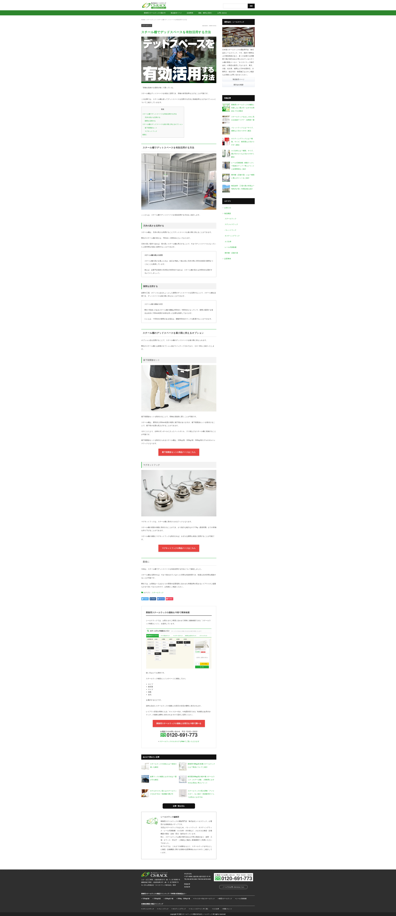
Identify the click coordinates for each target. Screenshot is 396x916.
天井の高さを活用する (152, 117)
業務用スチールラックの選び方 (155, 13)
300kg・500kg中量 (184, 898)
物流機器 (227, 213)
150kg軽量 (157, 898)
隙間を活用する (150, 121)
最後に (144, 135)
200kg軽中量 (169, 898)
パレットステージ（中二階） (199, 909)
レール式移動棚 (230, 247)
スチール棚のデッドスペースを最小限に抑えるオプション (162, 124)
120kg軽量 (145, 898)
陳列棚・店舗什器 (231, 253)
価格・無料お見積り (205, 13)
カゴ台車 (228, 242)
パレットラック (230, 230)
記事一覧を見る (179, 806)
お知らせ (227, 208)
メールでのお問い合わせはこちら (233, 887)
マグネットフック (151, 131)
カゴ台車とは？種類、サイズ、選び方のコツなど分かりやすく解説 (242, 154)
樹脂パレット (227, 909)
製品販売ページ (176, 13)
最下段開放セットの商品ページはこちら (179, 452)
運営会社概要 (238, 85)
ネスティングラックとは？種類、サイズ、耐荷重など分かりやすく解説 (242, 142)
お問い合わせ (222, 13)
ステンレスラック (231, 224)
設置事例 (190, 13)
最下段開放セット (151, 128)
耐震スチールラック (225, 898)
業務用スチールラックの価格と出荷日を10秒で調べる (178, 723)
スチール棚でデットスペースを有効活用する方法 (159, 114)
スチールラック (158, 593)
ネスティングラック (232, 236)
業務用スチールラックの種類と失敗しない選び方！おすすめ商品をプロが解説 (242, 108)
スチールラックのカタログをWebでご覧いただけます (179, 741)
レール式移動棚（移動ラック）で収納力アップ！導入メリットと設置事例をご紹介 (242, 166)
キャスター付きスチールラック (204, 898)
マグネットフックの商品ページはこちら (179, 548)
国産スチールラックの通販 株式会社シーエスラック (195, 914)
